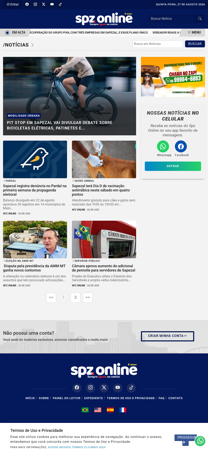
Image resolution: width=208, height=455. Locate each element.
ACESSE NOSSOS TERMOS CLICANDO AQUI (77, 447)
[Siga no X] (43, 4)
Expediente (93, 398)
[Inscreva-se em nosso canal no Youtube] (117, 388)
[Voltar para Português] (85, 410)
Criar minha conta (166, 336)
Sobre (44, 398)
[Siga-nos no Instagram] (90, 388)
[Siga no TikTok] (60, 4)
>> (88, 297)
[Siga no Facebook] (27, 4)
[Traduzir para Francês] (122, 410)
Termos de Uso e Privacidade (131, 398)
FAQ (162, 398)
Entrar (14, 4)
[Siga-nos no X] (104, 388)
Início (30, 398)
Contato (175, 398)
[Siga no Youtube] (52, 4)
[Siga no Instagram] (35, 4)
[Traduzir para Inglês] (97, 410)
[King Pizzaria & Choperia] (173, 77)
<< (51, 297)
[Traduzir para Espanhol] (110, 410)
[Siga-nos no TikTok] (131, 388)
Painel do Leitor (66, 398)
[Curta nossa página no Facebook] (76, 388)
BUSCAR (195, 44)
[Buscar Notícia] (200, 18)
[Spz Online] (104, 19)
